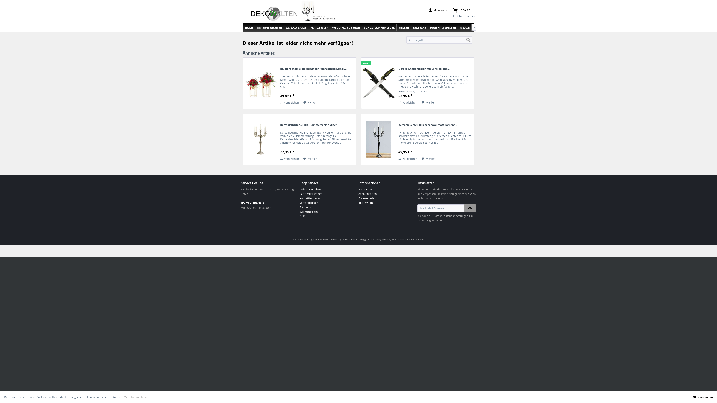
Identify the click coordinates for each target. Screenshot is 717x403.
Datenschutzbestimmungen (451, 216)
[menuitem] (439, 40)
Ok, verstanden (703, 397)
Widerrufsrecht (309, 211)
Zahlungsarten (367, 194)
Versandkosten (309, 202)
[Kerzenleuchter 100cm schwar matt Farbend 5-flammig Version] (379, 139)
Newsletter (365, 189)
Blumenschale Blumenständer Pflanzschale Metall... (313, 69)
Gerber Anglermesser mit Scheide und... (424, 69)
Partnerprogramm (311, 194)
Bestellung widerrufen (464, 16)
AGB (302, 216)
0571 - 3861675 (253, 203)
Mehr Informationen (136, 397)
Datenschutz (366, 198)
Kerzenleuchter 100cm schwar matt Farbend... (428, 125)
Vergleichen (291, 102)
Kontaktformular (310, 198)
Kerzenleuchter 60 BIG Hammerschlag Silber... (309, 125)
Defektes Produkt (310, 189)
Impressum (365, 202)
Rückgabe (306, 207)
